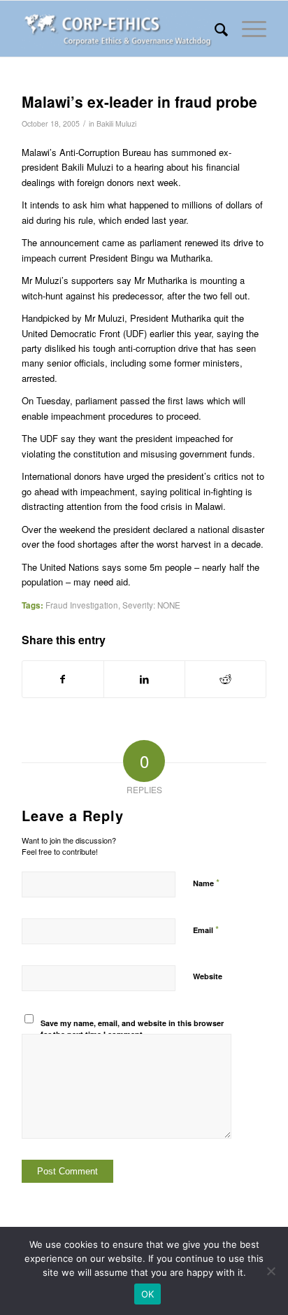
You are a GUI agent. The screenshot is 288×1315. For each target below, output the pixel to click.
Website (207, 976)
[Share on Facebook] (62, 679)
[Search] (214, 29)
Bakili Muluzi (116, 123)
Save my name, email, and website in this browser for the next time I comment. (132, 1029)
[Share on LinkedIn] (144, 679)
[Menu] (247, 29)
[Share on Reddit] (225, 679)
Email (206, 929)
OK (147, 1294)
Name (206, 882)
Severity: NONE (151, 605)
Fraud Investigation (81, 605)
